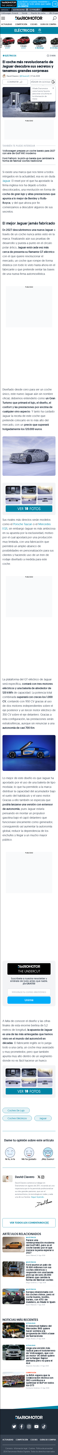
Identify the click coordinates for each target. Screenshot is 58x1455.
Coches (33, 24)
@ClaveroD (24, 76)
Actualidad (6, 24)
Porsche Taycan (22, 524)
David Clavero (12, 76)
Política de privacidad (44, 1448)
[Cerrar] (53, 88)
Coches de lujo (16, 1110)
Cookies (32, 1448)
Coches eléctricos (17, 1118)
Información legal (21, 1448)
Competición (21, 24)
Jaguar (6, 181)
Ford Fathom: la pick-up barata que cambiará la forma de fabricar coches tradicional (28, 159)
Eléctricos (10, 56)
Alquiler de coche (38, 13)
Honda (24, 13)
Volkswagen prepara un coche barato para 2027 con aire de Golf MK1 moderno (28, 152)
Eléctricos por (19, 10)
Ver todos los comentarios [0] (29, 1222)
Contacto (9, 1448)
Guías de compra (48, 24)
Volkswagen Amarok (9, 13)
